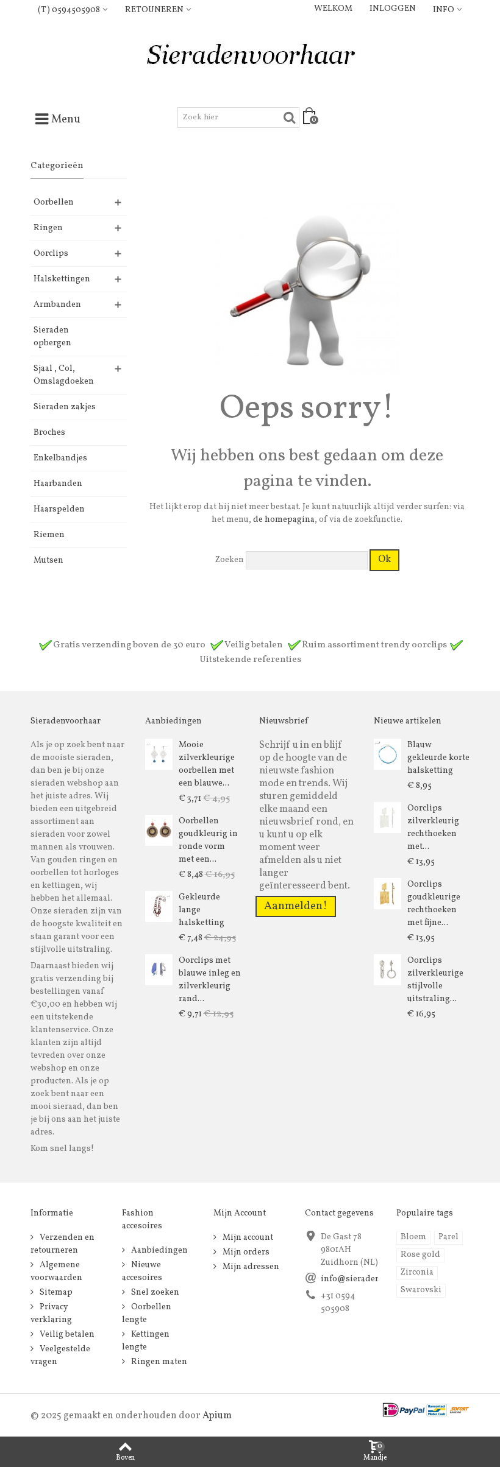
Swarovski (421, 1290)
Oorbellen (54, 202)
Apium (217, 1416)
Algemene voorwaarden (56, 1271)
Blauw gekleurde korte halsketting (438, 757)
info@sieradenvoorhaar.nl (373, 1279)
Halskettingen (62, 279)
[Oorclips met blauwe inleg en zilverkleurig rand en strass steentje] (159, 970)
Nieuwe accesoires (142, 1271)
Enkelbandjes (60, 458)
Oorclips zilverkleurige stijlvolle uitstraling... (435, 980)
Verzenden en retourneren (62, 1244)
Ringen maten (158, 1362)
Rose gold (420, 1255)
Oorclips (51, 253)
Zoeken (229, 560)
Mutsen (48, 560)
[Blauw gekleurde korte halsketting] (387, 754)
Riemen (49, 535)
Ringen (48, 228)
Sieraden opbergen (52, 337)
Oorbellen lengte (146, 1313)
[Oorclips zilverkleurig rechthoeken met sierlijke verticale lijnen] (387, 817)
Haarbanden (58, 484)
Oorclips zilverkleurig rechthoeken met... (433, 828)
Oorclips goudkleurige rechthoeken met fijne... (433, 904)
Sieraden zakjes (65, 407)
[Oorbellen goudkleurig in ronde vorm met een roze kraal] (159, 830)
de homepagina (284, 520)
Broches (49, 432)
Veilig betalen (66, 1334)
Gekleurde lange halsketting (201, 910)
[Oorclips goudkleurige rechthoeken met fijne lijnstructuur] (387, 893)
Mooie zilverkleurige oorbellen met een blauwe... (207, 764)
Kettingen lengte (146, 1341)
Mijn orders (245, 1252)
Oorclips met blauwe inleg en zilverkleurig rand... (210, 980)
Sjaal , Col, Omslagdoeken (64, 375)
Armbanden (57, 305)
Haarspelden (59, 509)
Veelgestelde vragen (60, 1355)
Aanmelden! (295, 906)
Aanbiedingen (158, 1250)
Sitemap (55, 1292)
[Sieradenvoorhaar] (250, 58)
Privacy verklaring (51, 1313)
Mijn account (247, 1238)
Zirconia (417, 1272)
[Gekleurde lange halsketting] (159, 906)
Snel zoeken (154, 1292)
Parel (448, 1237)
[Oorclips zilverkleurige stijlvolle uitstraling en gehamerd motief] (387, 970)
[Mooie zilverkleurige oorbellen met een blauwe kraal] (159, 754)
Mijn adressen (250, 1267)
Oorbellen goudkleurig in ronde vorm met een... (208, 840)
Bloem (413, 1237)
